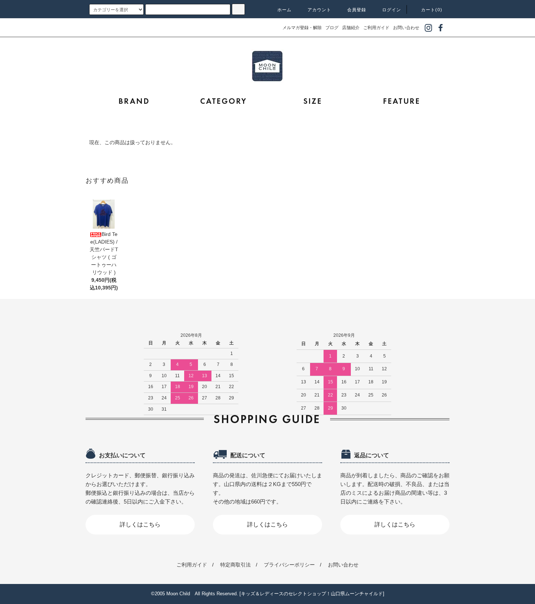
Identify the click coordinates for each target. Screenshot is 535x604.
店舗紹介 (351, 27)
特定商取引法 (235, 565)
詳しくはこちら (140, 524)
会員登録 (356, 9)
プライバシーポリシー (289, 565)
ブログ (331, 27)
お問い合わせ (406, 27)
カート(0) (431, 9)
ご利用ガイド (376, 27)
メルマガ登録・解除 (302, 27)
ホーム (284, 9)
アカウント (320, 9)
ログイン (391, 9)
